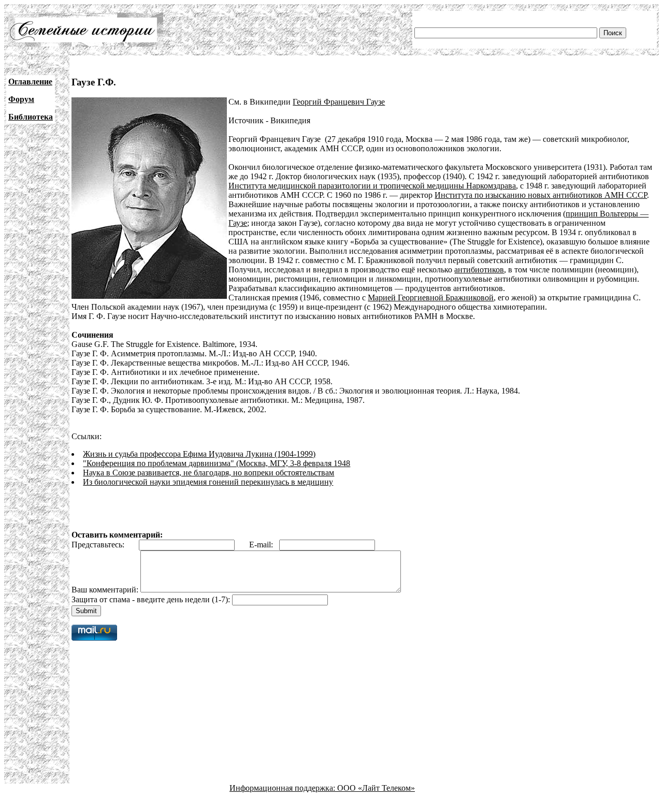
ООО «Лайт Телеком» (376, 788)
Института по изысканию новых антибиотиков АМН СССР (541, 195)
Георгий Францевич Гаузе (339, 101)
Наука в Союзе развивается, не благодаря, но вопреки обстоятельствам (208, 472)
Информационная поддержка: (283, 788)
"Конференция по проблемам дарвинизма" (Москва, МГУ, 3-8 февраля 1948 (216, 463)
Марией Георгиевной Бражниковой (431, 297)
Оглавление (30, 81)
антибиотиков (479, 269)
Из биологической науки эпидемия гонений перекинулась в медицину (208, 481)
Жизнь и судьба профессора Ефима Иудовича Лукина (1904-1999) (199, 454)
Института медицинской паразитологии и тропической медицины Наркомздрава (372, 185)
